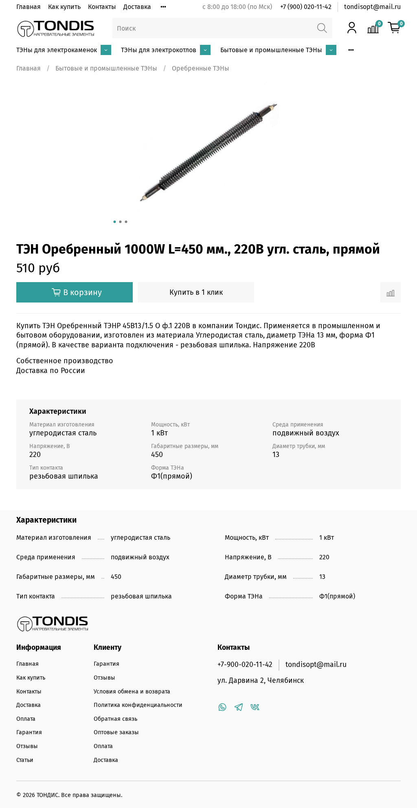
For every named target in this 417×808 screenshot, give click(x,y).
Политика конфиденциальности (138, 705)
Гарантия (29, 732)
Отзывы (27, 746)
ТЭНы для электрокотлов (158, 50)
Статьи (24, 760)
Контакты (102, 7)
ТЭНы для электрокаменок (56, 50)
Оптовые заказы (116, 732)
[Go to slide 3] (126, 222)
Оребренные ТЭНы (200, 68)
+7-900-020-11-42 (244, 664)
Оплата (25, 718)
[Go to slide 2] (120, 222)
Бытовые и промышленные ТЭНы (271, 50)
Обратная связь (115, 718)
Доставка (137, 7)
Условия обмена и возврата (132, 691)
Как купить (64, 7)
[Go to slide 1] (115, 222)
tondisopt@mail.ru (372, 7)
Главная (28, 7)
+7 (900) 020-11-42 (305, 7)
